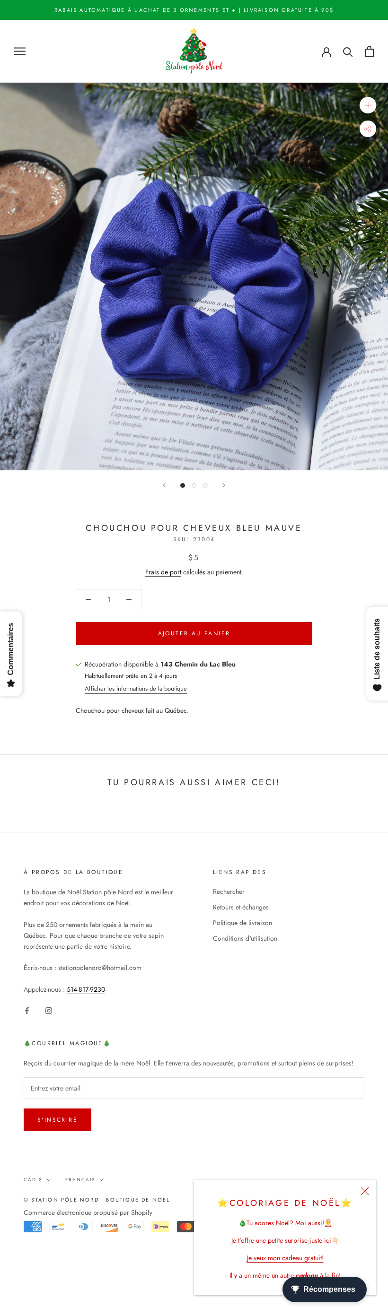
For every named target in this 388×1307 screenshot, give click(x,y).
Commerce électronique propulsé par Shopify (88, 1212)
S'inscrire (57, 1120)
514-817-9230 (86, 989)
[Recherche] (348, 51)
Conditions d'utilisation (245, 938)
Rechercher (229, 891)
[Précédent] (164, 485)
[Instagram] (48, 1009)
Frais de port (163, 572)
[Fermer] (365, 1191)
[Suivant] (223, 485)
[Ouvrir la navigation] (20, 51)
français (80, 1179)
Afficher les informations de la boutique (136, 688)
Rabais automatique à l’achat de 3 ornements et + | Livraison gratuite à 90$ (194, 10)
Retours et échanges (241, 907)
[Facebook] (27, 1009)
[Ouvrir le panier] (369, 51)
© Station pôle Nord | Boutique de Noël (97, 1199)
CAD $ (33, 1179)
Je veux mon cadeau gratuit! (285, 1258)
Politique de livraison (242, 922)
